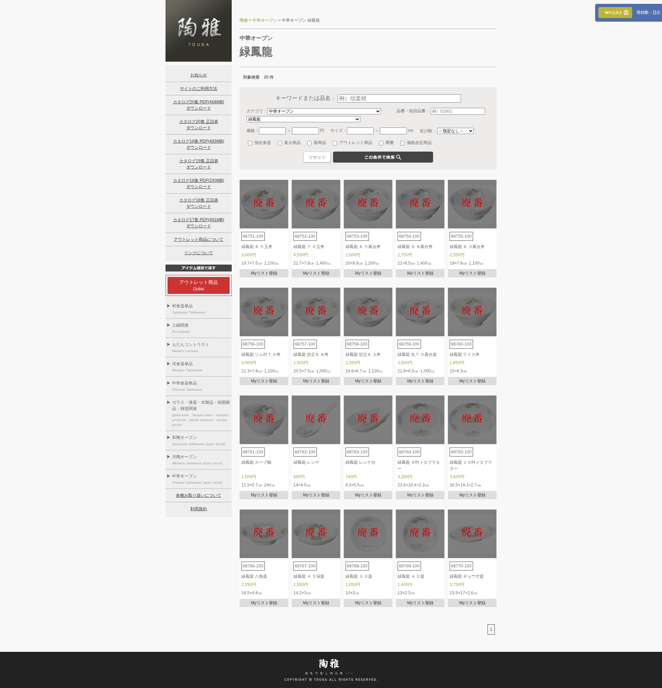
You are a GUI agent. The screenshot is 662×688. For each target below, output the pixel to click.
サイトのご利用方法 (198, 88)
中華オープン (264, 20)
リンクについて (198, 252)
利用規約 (198, 508)
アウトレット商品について (198, 239)
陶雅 (244, 20)
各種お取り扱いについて (198, 495)
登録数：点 (646, 12)
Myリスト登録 (264, 273)
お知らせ (198, 75)
